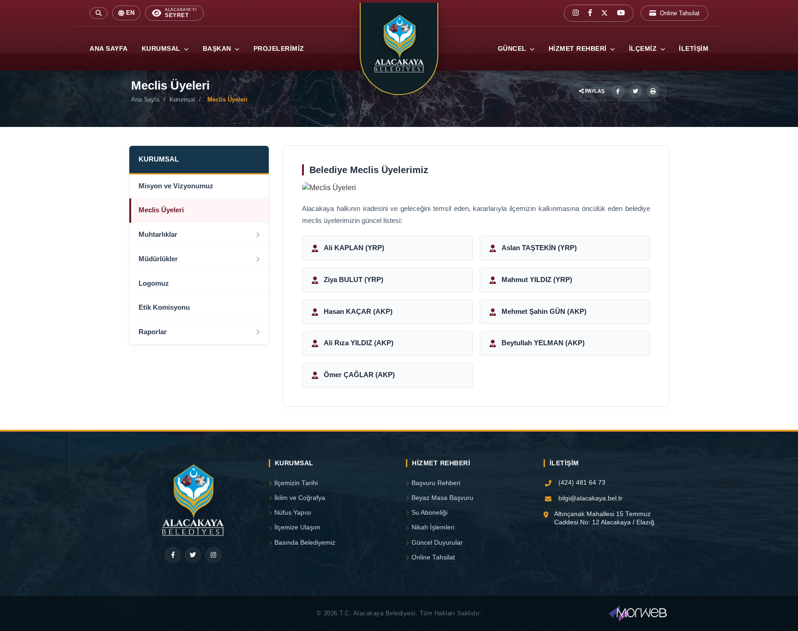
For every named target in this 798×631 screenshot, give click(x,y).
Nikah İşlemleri (432, 527)
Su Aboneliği (429, 512)
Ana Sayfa (109, 48)
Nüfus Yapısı (292, 512)
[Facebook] (173, 555)
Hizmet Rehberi (579, 48)
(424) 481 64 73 (581, 482)
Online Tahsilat (680, 13)
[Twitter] (193, 555)
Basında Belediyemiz (304, 542)
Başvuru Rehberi (435, 483)
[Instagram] (213, 555)
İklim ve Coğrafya (299, 497)
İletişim (693, 48)
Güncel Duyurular (437, 542)
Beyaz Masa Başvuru (442, 497)
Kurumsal (162, 48)
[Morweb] (638, 613)
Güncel (513, 48)
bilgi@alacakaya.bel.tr (590, 498)
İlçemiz (644, 48)
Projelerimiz (279, 48)
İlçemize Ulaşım (297, 527)
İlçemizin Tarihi (296, 483)
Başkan (218, 48)
